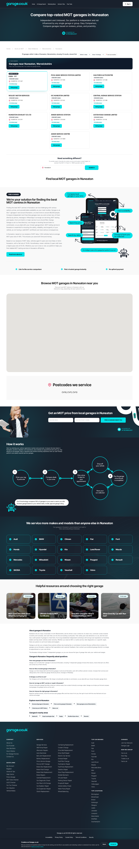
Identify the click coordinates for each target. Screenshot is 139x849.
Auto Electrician (41, 753)
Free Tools (69, 4)
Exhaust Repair (62, 758)
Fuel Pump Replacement (65, 767)
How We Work (10, 748)
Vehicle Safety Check (64, 786)
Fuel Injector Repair (64, 764)
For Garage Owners (12, 754)
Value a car (55, 708)
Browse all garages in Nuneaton (40, 704)
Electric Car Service (64, 756)
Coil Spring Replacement (65, 745)
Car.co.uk (124, 753)
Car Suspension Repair (44, 788)
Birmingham (95, 794)
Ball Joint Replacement (44, 756)
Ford (92, 751)
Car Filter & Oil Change (44, 783)
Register (9, 769)
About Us (9, 743)
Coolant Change (63, 747)
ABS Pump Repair (42, 747)
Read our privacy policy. (37, 846)
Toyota (93, 778)
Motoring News (52, 4)
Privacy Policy (59, 837)
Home (33, 4)
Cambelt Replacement (43, 778)
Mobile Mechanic (63, 775)
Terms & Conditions (81, 837)
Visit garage (14, 87)
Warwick (86, 716)
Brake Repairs (41, 775)
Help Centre (10, 774)
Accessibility (48, 837)
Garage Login (125, 745)
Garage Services (42, 745)
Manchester (95, 816)
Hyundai (93, 756)
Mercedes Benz (96, 767)
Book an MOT (20, 49)
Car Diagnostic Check (43, 780)
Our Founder (10, 745)
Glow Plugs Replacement (66, 772)
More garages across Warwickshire (86, 704)
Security (91, 837)
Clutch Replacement (43, 791)
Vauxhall (93, 781)
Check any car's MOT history (39, 708)
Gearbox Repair (63, 769)
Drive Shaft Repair (63, 753)
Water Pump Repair (64, 788)
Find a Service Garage (43, 761)
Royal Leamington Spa (48, 716)
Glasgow (94, 805)
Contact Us (10, 756)
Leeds (93, 808)
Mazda (93, 765)
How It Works (10, 751)
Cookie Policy (69, 837)
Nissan (93, 773)
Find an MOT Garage (43, 764)
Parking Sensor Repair (65, 780)
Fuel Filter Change (63, 761)
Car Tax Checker (11, 785)
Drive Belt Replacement (65, 750)
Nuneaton (59, 49)
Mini (92, 770)
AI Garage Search (41, 4)
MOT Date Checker (12, 780)
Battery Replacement (43, 758)
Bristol (93, 799)
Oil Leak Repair (62, 778)
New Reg (124, 756)
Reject (104, 844)
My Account (10, 766)
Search (92, 167)
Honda (93, 754)
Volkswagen (95, 784)
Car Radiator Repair (43, 786)
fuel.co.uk (124, 761)
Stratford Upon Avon (73, 716)
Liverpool (94, 813)
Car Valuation (10, 788)
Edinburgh (94, 802)
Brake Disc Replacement (44, 767)
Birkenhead (94, 797)
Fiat (92, 748)
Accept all (113, 844)
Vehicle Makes (10, 790)
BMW (93, 745)
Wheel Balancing (63, 791)
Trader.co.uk (125, 758)
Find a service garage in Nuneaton (63, 704)
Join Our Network (126, 743)
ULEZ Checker (10, 782)
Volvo (93, 787)
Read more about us (15, 254)
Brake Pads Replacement (44, 772)
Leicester (94, 810)
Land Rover (95, 762)
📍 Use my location (111, 54)
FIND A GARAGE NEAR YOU (113, 420)
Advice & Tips (61, 4)
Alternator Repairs (42, 750)
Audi (92, 743)
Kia (92, 759)
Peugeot (94, 776)
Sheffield (94, 819)
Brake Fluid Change (43, 769)
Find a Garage (10, 777)
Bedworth (34, 716)
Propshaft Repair (63, 783)
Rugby (61, 716)
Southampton (95, 821)
